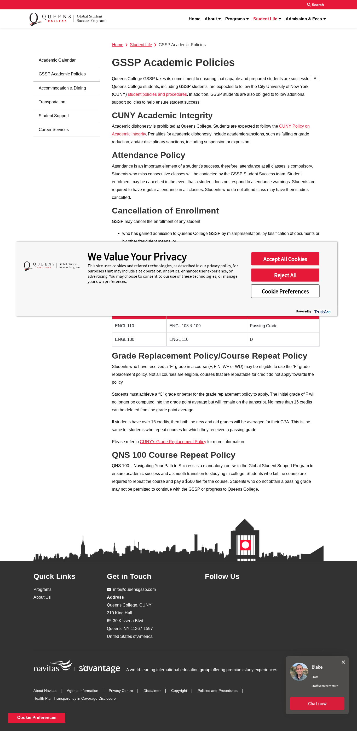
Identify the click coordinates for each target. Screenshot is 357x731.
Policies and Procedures (218, 690)
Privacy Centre (121, 690)
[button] (317, 703)
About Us (42, 597)
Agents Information (82, 690)
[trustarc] (322, 311)
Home (194, 19)
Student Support (54, 116)
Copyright (179, 690)
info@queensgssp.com (134, 589)
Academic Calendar (57, 60)
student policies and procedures (157, 94)
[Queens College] (68, 19)
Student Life (265, 19)
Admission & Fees (304, 19)
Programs (235, 19)
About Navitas (44, 690)
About (211, 19)
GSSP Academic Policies (62, 74)
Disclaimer (152, 690)
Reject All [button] (285, 275)
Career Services (54, 129)
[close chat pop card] (343, 661)
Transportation (52, 102)
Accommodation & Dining (62, 88)
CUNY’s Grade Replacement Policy (173, 441)
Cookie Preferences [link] (36, 717)
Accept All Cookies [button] (285, 259)
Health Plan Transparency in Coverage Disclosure (74, 698)
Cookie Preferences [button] (285, 291)
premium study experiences (251, 670)
